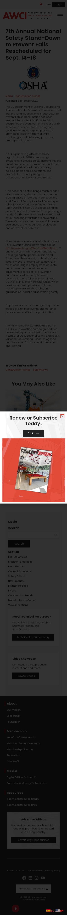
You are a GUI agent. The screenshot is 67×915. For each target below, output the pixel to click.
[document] (33, 457)
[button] (62, 416)
